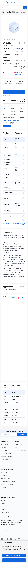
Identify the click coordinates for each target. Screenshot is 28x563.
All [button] (3, 135)
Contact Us (4, 447)
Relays (13, 11)
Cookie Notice (5, 462)
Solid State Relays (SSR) (7, 12)
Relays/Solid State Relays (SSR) (17, 147)
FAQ (2, 490)
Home (2, 11)
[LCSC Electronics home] (10, 2)
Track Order (4, 473)
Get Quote (6, 126)
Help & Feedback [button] (7, 223)
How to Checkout (6, 478)
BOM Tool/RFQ (19, 444)
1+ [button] (3, 105)
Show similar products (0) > (19, 224)
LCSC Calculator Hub (20, 450)
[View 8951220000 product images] (14, 27)
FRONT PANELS (5, 512)
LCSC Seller (4, 450)
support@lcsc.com (10, 524)
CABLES (3, 509)
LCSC (2, 506)
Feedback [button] (4, 487)
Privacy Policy (5, 459)
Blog (2, 465)
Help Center (4, 493)
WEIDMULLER (17, 48)
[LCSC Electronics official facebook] (6, 539)
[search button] (25, 7)
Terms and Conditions (7, 456)
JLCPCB (3, 504)
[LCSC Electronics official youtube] (19, 539)
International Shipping (7, 484)
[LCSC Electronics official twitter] (15, 539)
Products (8, 11)
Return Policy (4, 475)
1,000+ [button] (4, 114)
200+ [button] (4, 108)
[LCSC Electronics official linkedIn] (11, 539)
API (16, 447)
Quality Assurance (6, 453)
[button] (2, 3)
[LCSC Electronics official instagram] (2, 539)
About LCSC (4, 444)
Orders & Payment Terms (8, 481)
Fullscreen (14, 298)
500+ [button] (4, 111)
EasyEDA (3, 501)
